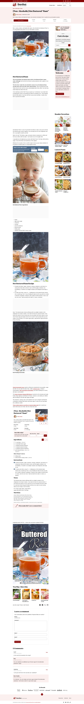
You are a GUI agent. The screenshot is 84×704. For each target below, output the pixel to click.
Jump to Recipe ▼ (21, 20)
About (63, 3)
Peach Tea (34, 600)
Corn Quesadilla (58, 163)
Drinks (21, 8)
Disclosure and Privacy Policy (30, 702)
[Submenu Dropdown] (55, 5)
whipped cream (36, 388)
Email (38, 433)
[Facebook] (66, 1)
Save (46, 150)
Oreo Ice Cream (66, 177)
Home (14, 8)
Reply (47, 652)
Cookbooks (59, 5)
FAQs (69, 3)
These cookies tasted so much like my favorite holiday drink (25, 405)
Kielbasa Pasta (66, 163)
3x (46, 439)
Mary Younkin (19, 14)
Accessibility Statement (37, 702)
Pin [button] (41, 423)
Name (15, 633)
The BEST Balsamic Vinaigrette (65, 129)
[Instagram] (64, 1)
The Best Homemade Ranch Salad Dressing (57, 129)
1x (42, 439)
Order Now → (63, 29)
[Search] (70, 5)
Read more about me (59, 93)
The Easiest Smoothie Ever (25, 601)
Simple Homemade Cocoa (18, 387)
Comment (16, 620)
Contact (66, 3)
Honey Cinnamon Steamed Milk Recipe (23, 394)
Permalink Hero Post (33, 148)
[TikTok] (70, 1)
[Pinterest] (68, 1)
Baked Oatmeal (58, 177)
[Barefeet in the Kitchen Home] (19, 4)
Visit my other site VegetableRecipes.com (62, 96)
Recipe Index (52, 5)
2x (44, 439)
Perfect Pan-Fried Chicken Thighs (59, 146)
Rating (15, 616)
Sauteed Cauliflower (65, 191)
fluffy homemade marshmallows (26, 390)
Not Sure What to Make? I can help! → (21, 1)
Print (46, 423)
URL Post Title (33, 433)
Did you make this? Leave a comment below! (30, 506)
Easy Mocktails (16, 600)
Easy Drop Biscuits (65, 146)
